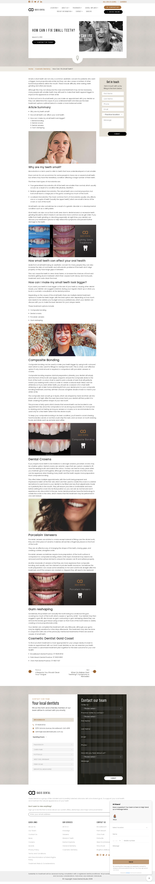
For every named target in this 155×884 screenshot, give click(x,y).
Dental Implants (91, 8)
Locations (53, 8)
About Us (65, 8)
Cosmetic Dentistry (42, 69)
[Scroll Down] (77, 58)
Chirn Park (100, 834)
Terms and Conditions (37, 853)
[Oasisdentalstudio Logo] (39, 793)
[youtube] (35, 2)
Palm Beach (101, 831)
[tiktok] (38, 2)
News (30, 838)
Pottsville (100, 838)
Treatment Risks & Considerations (41, 863)
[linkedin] (41, 2)
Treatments (77, 8)
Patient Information (64, 11)
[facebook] (29, 2)
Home (30, 69)
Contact (78, 11)
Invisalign (66, 831)
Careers (89, 11)
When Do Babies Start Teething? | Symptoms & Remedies (79, 674)
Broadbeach (102, 827)
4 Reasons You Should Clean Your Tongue (47, 673)
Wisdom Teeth (68, 838)
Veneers (66, 834)
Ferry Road (101, 846)
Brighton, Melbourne (104, 850)
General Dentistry (69, 846)
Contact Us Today (45, 42)
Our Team (32, 831)
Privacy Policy (33, 850)
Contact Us (32, 834)
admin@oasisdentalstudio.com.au (49, 732)
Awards (31, 846)
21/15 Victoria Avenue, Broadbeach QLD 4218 (52, 728)
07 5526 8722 (40, 725)
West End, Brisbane (104, 842)
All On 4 (65, 827)
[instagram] (32, 2)
